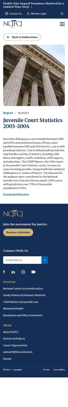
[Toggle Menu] (62, 24)
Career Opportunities (15, 345)
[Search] (62, 14)
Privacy (46, 369)
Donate (7, 358)
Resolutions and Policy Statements (23, 315)
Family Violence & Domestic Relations (24, 295)
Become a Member (18, 232)
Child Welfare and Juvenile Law (20, 301)
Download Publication (16, 194)
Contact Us (15, 13)
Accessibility (59, 369)
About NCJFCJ (10, 332)
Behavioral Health (13, 308)
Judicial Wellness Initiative (18, 352)
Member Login (38, 13)
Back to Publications (25, 37)
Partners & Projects (14, 338)
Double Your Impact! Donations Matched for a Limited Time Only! (33, 5)
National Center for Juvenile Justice (23, 288)
